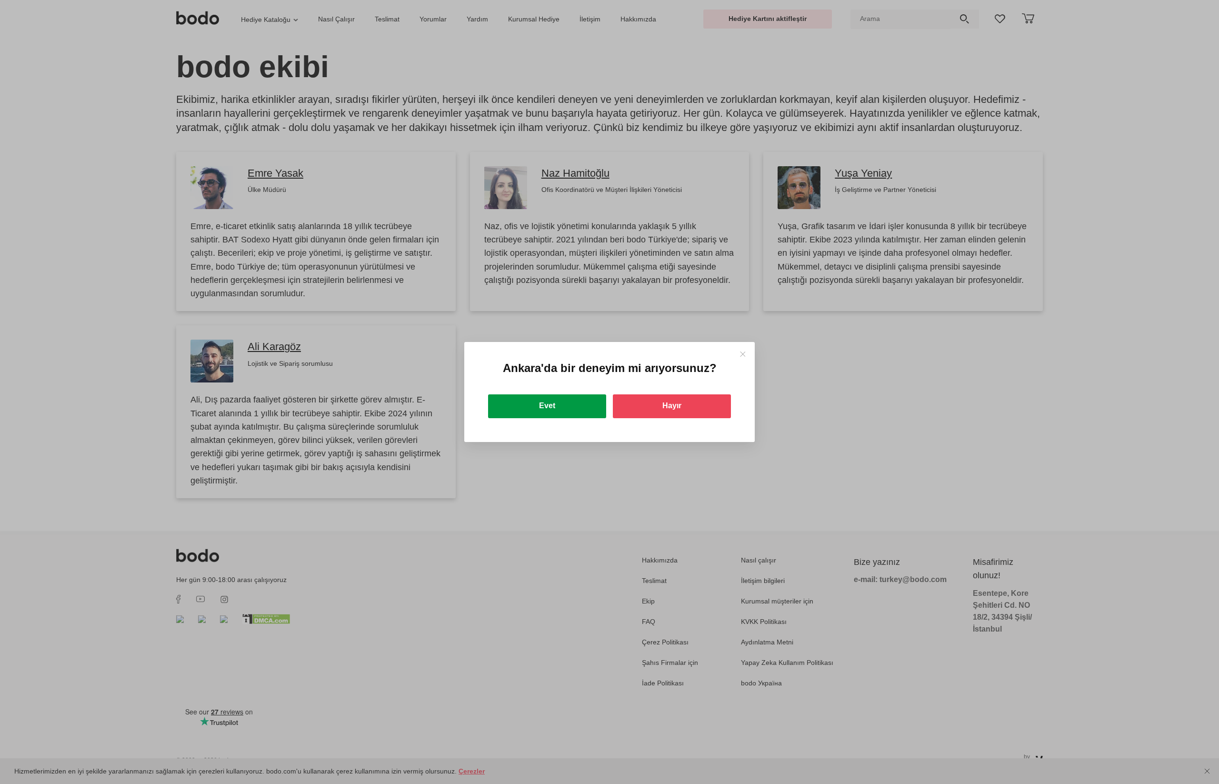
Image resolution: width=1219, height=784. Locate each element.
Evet (547, 406)
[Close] (742, 354)
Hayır (671, 406)
